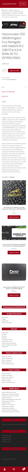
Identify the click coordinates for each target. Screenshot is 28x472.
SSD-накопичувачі (6, 13)
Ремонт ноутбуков (6, 356)
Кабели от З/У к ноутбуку (8, 404)
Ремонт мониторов (6, 362)
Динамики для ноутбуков (8, 401)
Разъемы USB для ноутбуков (9, 392)
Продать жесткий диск (7, 377)
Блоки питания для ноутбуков (9, 410)
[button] (24, 23)
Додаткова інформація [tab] (8, 91)
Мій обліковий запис (4, 469)
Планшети (4, 338)
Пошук (14, 469)
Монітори (4, 336)
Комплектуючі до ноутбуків (9, 343)
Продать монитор (6, 379)
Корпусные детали (6, 397)
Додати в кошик (14, 70)
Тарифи (4, 319)
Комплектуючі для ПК (18, 11)
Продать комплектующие (8, 382)
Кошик (22, 468)
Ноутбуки (4, 334)
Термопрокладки (6, 403)
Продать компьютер (7, 375)
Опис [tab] (3, 87)
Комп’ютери (5, 332)
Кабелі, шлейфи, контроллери (9, 345)
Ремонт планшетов (6, 360)
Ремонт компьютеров (7, 358)
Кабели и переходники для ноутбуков (11, 399)
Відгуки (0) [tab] (5, 96)
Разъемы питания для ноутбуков (10, 395)
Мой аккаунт (5, 346)
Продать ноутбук (6, 373)
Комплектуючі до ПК (7, 341)
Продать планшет (6, 380)
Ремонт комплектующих (8, 363)
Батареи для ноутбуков (8, 406)
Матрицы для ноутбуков (8, 408)
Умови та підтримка (7, 322)
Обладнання (5, 321)
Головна (5, 10)
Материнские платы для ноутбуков (11, 411)
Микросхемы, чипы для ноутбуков (10, 394)
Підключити (5, 317)
